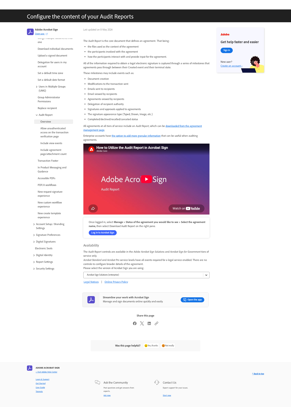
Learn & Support (42, 379)
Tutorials (39, 391)
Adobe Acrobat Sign (46, 29)
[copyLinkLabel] (156, 324)
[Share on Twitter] (142, 324)
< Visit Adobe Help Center (46, 372)
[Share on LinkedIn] (149, 324)
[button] (54, 89)
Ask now (107, 395)
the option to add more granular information (136, 135)
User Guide (40, 387)
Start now (167, 395)
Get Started (40, 383)
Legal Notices (91, 281)
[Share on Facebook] (135, 324)
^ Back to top (258, 373)
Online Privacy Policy (116, 281)
